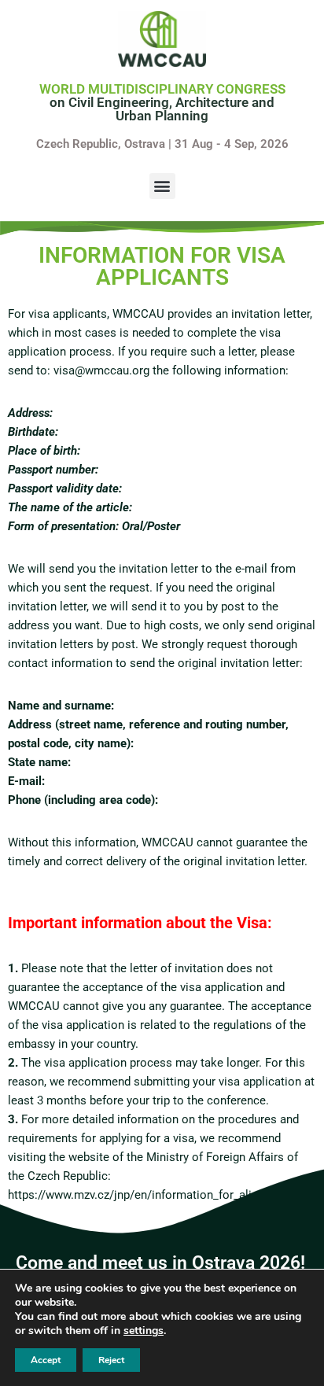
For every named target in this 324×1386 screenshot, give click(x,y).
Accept (46, 1360)
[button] (162, 186)
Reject (111, 1360)
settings (143, 1331)
